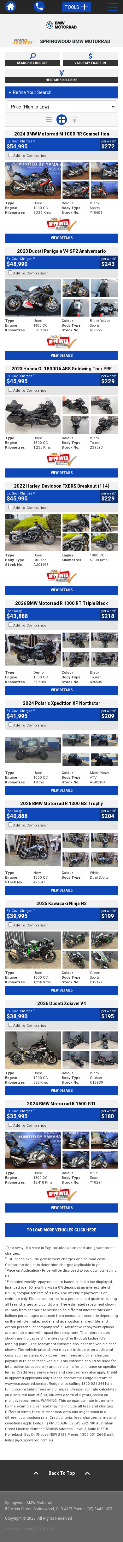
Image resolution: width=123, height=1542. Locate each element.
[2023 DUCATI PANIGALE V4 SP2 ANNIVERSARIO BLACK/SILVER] (61, 298)
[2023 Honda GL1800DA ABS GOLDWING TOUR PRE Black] (61, 415)
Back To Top (62, 1473)
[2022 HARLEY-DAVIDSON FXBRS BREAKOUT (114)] (61, 532)
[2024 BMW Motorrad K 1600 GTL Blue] (61, 1150)
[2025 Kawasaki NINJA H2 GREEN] (61, 950)
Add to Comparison (31, 155)
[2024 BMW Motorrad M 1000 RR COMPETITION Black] (61, 180)
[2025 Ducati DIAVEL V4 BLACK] (61, 1050)
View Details (62, 238)
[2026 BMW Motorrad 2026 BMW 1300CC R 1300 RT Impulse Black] (61, 650)
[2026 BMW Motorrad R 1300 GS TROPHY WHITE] (61, 850)
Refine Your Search (29, 92)
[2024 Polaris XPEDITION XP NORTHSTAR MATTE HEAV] (61, 750)
